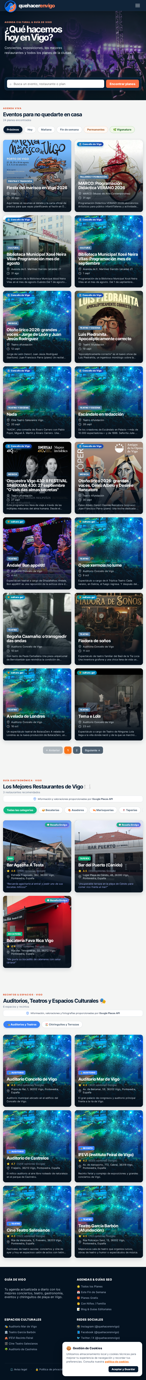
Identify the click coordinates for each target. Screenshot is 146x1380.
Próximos (13, 129)
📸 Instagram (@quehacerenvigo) (98, 1326)
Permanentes (96, 129)
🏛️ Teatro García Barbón (20, 1332)
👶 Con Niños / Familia (91, 1303)
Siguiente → (92, 750)
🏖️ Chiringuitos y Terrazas (62, 1024)
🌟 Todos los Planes (90, 1286)
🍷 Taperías (129, 810)
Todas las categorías (20, 810)
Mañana (46, 129)
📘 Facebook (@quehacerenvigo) (98, 1332)
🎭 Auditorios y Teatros (21, 1024)
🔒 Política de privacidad (50, 1369)
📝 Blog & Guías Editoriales (94, 1309)
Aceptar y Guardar (123, 1369)
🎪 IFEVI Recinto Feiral (19, 1337)
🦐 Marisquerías (103, 810)
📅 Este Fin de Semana (91, 1292)
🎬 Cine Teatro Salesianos (21, 1343)
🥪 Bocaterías (50, 810)
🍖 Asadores (76, 810)
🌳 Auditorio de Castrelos (21, 1349)
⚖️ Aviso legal (18, 1369)
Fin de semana (69, 129)
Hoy (30, 129)
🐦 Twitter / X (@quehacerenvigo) (98, 1337)
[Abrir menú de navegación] (137, 5)
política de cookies (117, 1361)
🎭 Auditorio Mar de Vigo (21, 1326)
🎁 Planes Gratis (87, 1297)
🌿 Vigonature (122, 129)
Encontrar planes (122, 84)
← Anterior (53, 750)
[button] (37, 176)
